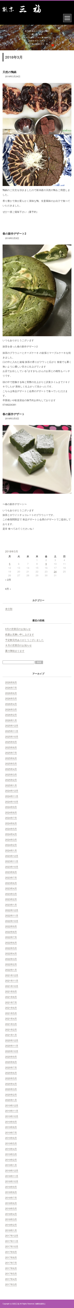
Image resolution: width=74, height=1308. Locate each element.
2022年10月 (11, 921)
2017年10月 (11, 1246)
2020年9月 (11, 1056)
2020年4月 (11, 1083)
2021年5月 (11, 1013)
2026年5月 (11, 698)
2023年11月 (11, 861)
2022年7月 (11, 937)
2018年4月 (11, 1214)
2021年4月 (11, 1018)
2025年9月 (11, 742)
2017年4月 (11, 1279)
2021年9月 (11, 991)
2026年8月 (11, 682)
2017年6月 (11, 1268)
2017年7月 (11, 1262)
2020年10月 (11, 1051)
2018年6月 (11, 1203)
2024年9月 (11, 807)
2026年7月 (11, 687)
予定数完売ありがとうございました (24, 640)
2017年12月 (11, 1235)
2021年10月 (11, 986)
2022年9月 (11, 926)
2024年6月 (11, 823)
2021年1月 (11, 1035)
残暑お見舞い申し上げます (19, 634)
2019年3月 (11, 1154)
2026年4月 (11, 704)
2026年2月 (11, 714)
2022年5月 (11, 948)
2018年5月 (11, 1208)
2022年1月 (11, 969)
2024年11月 (11, 796)
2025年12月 (11, 725)
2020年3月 (11, 1089)
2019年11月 (11, 1110)
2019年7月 (11, 1132)
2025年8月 (11, 747)
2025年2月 (11, 780)
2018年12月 (11, 1170)
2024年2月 (11, 845)
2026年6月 (11, 693)
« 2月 (8, 579)
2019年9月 (11, 1121)
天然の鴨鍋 (9, 72)
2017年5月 (11, 1273)
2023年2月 (11, 899)
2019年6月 (11, 1138)
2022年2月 (11, 964)
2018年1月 (11, 1230)
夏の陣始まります (14, 650)
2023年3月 (11, 894)
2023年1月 (11, 904)
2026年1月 (11, 720)
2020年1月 (11, 1100)
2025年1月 (11, 785)
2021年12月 (11, 975)
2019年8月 (11, 1127)
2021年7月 (11, 1002)
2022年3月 (11, 959)
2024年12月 (11, 790)
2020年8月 (11, 1062)
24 (55, 571)
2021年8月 (11, 997)
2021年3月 (11, 1024)
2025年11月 (11, 731)
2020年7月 (11, 1067)
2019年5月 (11, 1143)
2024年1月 (11, 850)
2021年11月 (11, 980)
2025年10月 (11, 736)
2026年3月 (11, 709)
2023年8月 (11, 872)
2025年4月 (11, 769)
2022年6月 (11, 942)
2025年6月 (11, 758)
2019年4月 (11, 1149)
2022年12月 (11, 910)
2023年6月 (11, 883)
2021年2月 (11, 1029)
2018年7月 (11, 1197)
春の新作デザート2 (14, 233)
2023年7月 (11, 877)
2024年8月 (11, 812)
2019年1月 (11, 1165)
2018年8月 (11, 1192)
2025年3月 (11, 774)
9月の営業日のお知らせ (18, 629)
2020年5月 (11, 1078)
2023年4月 (11, 888)
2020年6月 (11, 1072)
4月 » (8, 588)
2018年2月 (11, 1224)
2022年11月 (11, 915)
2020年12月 (11, 1040)
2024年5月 (11, 828)
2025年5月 (11, 763)
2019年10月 (11, 1116)
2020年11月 (11, 1045)
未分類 (8, 608)
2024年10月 (11, 801)
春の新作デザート (14, 414)
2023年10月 (11, 866)
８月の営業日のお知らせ (18, 645)
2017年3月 (11, 1284)
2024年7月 (11, 817)
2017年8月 (11, 1257)
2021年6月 (11, 1007)
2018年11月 (11, 1176)
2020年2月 (11, 1094)
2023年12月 (11, 856)
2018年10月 (11, 1181)
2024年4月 (11, 834)
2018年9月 (11, 1186)
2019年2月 (11, 1159)
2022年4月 (11, 953)
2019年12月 (11, 1105)
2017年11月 (11, 1241)
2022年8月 (11, 931)
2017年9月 (11, 1252)
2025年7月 (11, 752)
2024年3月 (11, 839)
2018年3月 (11, 1219)
